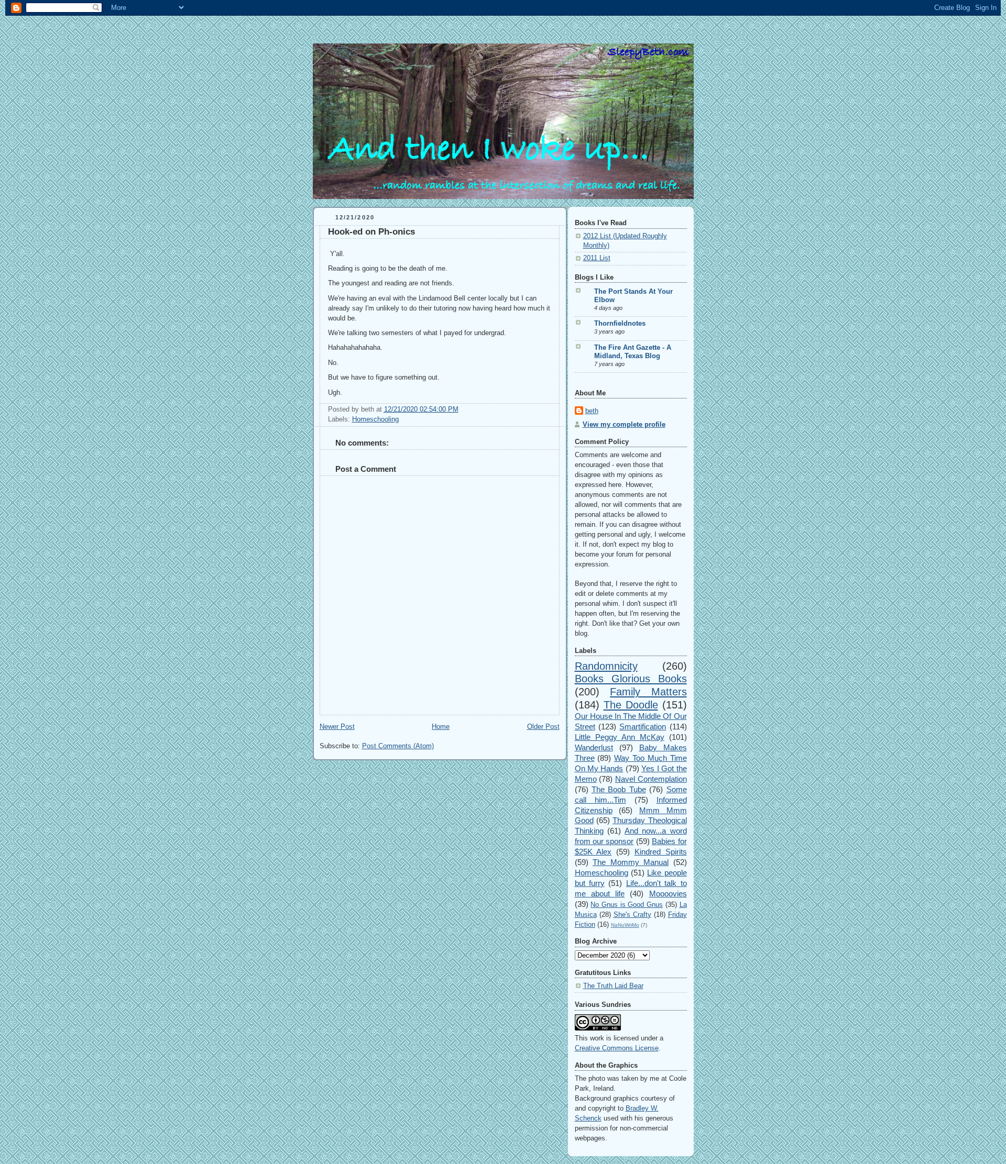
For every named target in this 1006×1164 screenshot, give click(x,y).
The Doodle (631, 705)
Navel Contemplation (651, 778)
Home (441, 726)
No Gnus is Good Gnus (627, 904)
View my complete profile (624, 424)
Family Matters (648, 691)
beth (591, 411)
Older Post (543, 726)
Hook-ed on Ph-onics (371, 232)
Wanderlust (594, 747)
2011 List (596, 258)
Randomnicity (606, 666)
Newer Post (337, 726)
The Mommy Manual (631, 862)
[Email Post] (462, 409)
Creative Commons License (617, 1048)
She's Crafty (632, 914)
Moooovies (668, 893)
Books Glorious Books (631, 678)
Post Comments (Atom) (398, 746)
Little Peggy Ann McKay (619, 737)
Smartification (642, 726)
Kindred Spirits (661, 851)
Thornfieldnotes (620, 323)
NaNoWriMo (625, 925)
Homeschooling (375, 419)
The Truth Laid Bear (613, 986)
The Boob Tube (619, 789)
